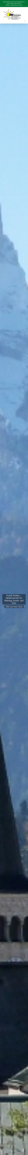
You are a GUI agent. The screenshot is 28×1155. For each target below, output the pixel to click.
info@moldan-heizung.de (16, 5)
